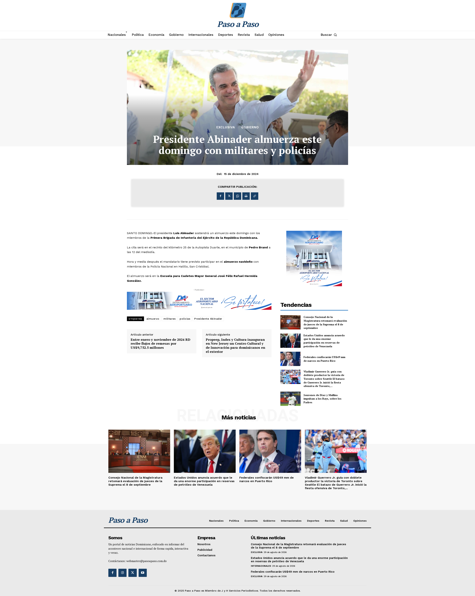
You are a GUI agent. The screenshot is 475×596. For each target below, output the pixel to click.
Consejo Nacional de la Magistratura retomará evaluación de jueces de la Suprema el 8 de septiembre (325, 322)
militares (169, 318)
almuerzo (152, 318)
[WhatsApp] (237, 196)
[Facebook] (220, 196)
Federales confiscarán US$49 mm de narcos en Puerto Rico (324, 358)
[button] (329, 35)
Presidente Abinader (208, 318)
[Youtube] (143, 573)
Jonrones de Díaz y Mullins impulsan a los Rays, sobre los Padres (322, 398)
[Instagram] (122, 573)
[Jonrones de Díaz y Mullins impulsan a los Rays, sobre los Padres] (290, 399)
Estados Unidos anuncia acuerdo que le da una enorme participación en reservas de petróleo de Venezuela (324, 341)
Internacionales (261, 566)
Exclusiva (225, 127)
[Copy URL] (254, 196)
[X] (229, 196)
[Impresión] (246, 196)
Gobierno (250, 127)
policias (185, 318)
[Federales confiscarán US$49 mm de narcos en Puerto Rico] (290, 359)
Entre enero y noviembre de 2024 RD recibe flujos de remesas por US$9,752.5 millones (160, 344)
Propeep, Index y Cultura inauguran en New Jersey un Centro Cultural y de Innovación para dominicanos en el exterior (235, 346)
